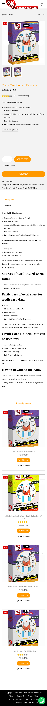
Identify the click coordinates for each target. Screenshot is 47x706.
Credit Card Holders (30, 188)
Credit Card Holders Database (33, 185)
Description (9, 199)
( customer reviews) (21, 96)
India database (23, 360)
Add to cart (22, 159)
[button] (8, 165)
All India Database (16, 185)
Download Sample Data (10, 130)
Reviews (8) (9, 205)
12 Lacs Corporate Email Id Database (23, 651)
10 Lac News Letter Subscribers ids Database (23, 587)
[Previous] (6, 43)
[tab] (23, 199)
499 (7, 188)
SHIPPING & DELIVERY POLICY (25, 703)
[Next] (41, 43)
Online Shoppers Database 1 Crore (23, 451)
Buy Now (24, 174)
